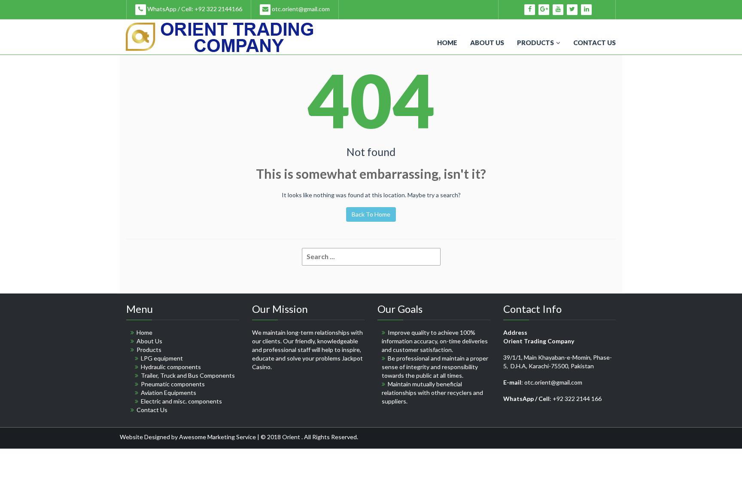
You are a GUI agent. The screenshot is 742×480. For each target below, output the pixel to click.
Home (447, 42)
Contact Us (594, 42)
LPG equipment (162, 358)
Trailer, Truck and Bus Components (188, 375)
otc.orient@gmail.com (300, 8)
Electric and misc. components (181, 401)
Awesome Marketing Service (218, 436)
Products (535, 42)
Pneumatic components (173, 384)
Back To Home (371, 214)
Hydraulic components (171, 366)
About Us (487, 42)
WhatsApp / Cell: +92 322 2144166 (194, 8)
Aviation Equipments (168, 392)
